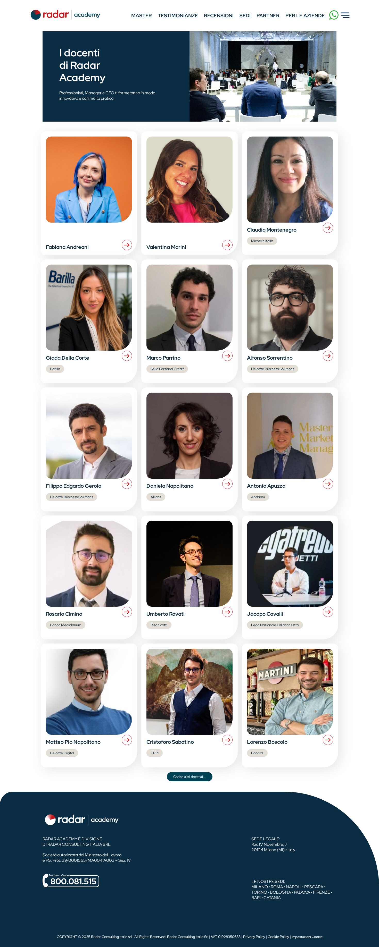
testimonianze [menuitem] (178, 16)
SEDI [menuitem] (245, 16)
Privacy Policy (254, 936)
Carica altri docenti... (189, 776)
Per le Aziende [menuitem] (305, 16)
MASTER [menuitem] (141, 16)
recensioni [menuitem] (219, 16)
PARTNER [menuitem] (268, 16)
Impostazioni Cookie (307, 936)
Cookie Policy (278, 936)
